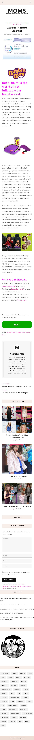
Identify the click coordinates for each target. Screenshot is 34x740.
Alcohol (22, 673)
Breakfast (27, 677)
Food (12, 701)
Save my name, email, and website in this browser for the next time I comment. (16, 574)
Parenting (4, 713)
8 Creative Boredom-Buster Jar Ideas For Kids (13, 605)
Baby (2, 677)
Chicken (23, 681)
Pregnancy (4, 717)
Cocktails (17, 689)
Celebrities (9, 22)
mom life (23, 705)
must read (23, 709)
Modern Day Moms (11, 34)
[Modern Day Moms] (17, 11)
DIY (19, 693)
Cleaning (13, 685)
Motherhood (12, 709)
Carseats (18, 332)
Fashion (25, 697)
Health (29, 701)
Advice (14, 673)
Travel (27, 721)
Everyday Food (15, 697)
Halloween (21, 701)
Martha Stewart (12, 705)
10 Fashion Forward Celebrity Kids (17, 476)
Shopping (23, 717)
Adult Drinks (5, 673)
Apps (30, 673)
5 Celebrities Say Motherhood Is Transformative (17, 506)
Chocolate (4, 685)
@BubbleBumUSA (8, 286)
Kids (14, 24)
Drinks (26, 693)
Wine (2, 725)
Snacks (3, 721)
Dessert (3, 693)
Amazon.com (22, 300)
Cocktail (22, 685)
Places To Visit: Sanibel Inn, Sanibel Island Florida (17, 386)
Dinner (12, 693)
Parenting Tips (15, 713)
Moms (3, 709)
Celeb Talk (14, 681)
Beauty (18, 677)
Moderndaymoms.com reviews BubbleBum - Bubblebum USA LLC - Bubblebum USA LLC (16, 586)
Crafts (26, 689)
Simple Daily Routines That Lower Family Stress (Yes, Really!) (17, 609)
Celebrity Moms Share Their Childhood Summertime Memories (17, 436)
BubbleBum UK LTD (18, 289)
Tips (20, 721)
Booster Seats (11, 332)
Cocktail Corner (5, 689)
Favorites (24, 22)
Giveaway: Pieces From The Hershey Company (15, 393)
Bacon (10, 677)
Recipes (14, 717)
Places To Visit (28, 713)
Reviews (19, 24)
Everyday (17, 22)
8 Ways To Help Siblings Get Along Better (11, 613)
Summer (12, 721)
